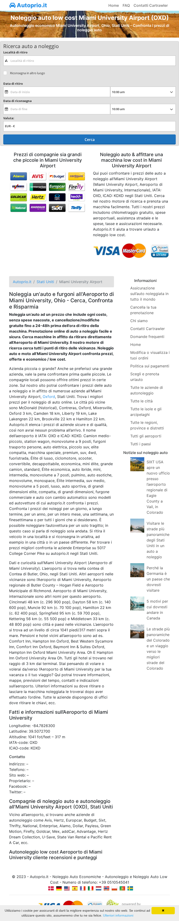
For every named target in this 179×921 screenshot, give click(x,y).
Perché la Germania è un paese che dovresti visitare (158, 579)
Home (113, 5)
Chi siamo (139, 320)
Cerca (90, 139)
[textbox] (89, 61)
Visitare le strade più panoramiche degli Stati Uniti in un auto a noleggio (158, 540)
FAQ (126, 5)
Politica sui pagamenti (149, 366)
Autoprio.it (31, 5)
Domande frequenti (147, 336)
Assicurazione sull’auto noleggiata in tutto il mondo (149, 294)
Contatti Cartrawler (151, 5)
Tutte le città (141, 401)
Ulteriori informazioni (118, 915)
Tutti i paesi (140, 444)
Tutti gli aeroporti (145, 436)
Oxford (49, 396)
